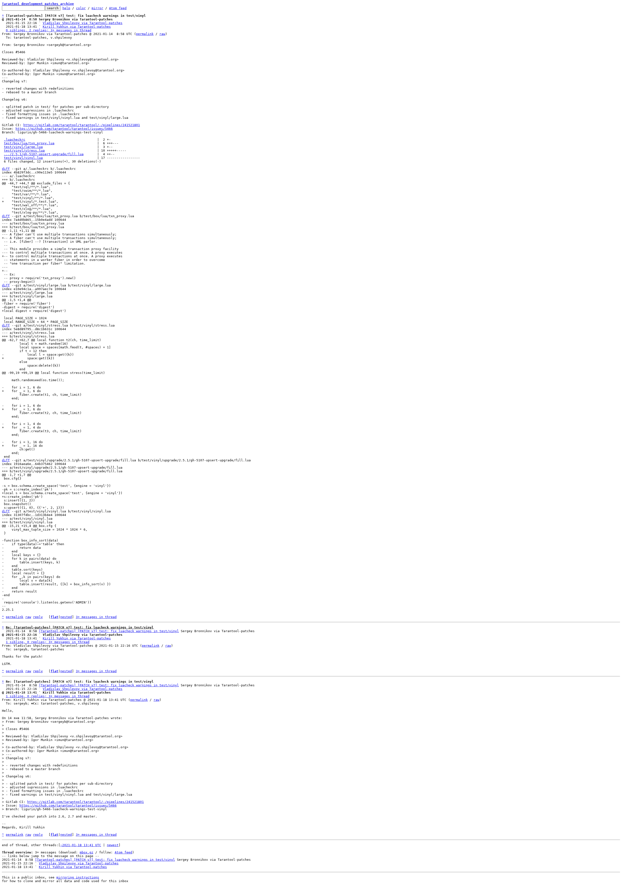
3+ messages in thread (96, 617)
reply (38, 617)
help (66, 8)
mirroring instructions (77, 877)
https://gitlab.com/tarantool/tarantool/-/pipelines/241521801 (81, 125)
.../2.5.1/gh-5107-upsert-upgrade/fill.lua (44, 154)
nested (66, 617)
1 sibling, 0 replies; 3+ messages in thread (47, 642)
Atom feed (118, 8)
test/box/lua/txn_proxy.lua (29, 143)
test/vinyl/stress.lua (24, 150)
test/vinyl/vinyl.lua (23, 158)
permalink (145, 34)
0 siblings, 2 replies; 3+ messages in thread (48, 30)
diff (6, 169)
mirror (97, 8)
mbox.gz (86, 852)
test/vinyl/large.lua (23, 147)
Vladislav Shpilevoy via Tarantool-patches (82, 23)
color (81, 8)
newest (113, 845)
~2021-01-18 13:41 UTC (80, 845)
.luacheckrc (14, 139)
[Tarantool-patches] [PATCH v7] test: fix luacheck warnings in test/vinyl (109, 631)
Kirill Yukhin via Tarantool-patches (77, 26)
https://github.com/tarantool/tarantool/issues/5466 (64, 128)
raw (162, 34)
